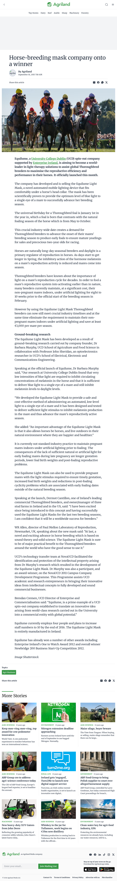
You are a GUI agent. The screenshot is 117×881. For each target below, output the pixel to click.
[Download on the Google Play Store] (107, 869)
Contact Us (47, 877)
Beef (50, 13)
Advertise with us (93, 877)
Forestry (85, 13)
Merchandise (107, 877)
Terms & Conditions (62, 877)
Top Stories (33, 13)
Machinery (74, 13)
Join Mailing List (48, 866)
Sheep (64, 13)
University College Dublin (48, 158)
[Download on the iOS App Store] (90, 869)
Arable (57, 13)
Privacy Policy (77, 877)
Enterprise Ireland (45, 163)
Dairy (43, 13)
